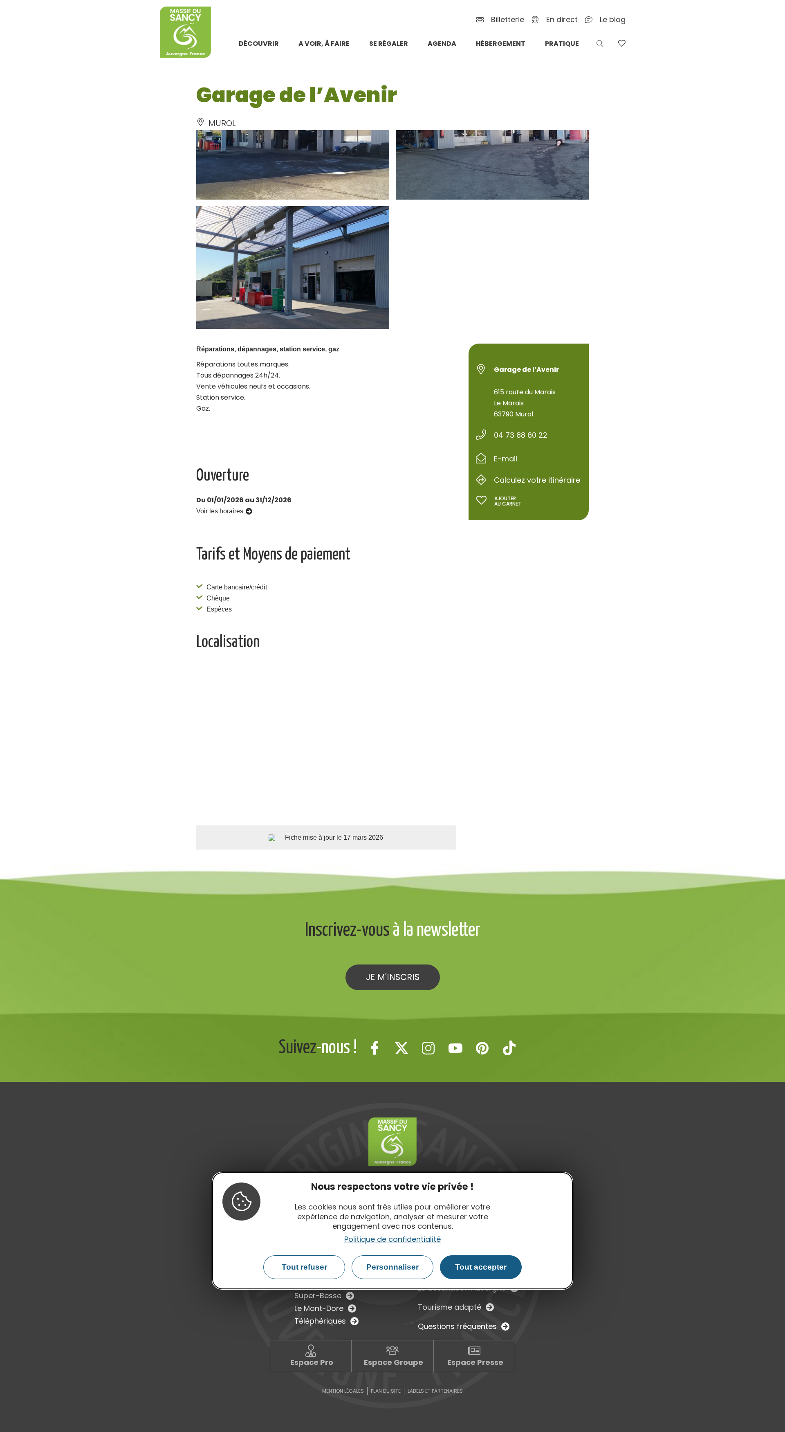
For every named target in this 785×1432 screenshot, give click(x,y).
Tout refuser (304, 1267)
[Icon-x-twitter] (401, 1048)
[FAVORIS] (622, 43)
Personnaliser (392, 1267)
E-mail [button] (505, 459)
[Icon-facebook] (374, 1048)
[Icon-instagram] (428, 1048)
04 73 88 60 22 (520, 435)
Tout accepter (481, 1267)
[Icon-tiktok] (509, 1048)
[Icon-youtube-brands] (455, 1048)
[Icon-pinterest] (482, 1048)
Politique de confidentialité (392, 1239)
